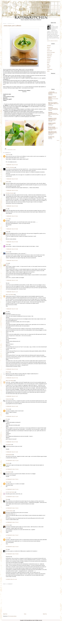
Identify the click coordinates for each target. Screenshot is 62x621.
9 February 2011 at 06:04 (12, 441)
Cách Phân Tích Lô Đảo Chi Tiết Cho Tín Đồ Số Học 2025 (53, 109)
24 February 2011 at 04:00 (12, 553)
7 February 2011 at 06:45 (12, 206)
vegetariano (10, 149)
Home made (49, 55)
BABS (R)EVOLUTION (52, 131)
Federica (7, 181)
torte (48, 67)
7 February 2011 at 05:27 (12, 164)
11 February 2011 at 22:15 (12, 522)
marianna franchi (9, 399)
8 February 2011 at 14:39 (12, 406)
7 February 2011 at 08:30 (12, 241)
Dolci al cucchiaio (51, 52)
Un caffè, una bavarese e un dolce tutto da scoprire (53, 128)
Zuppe (14, 149)
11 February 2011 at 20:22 (12, 508)
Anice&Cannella (51, 136)
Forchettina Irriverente (10, 193)
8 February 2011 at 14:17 (12, 396)
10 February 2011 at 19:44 (12, 469)
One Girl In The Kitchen (10, 167)
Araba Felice (8, 154)
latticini (48, 59)
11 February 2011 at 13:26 (12, 496)
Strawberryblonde (9, 454)
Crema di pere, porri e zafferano (12, 25)
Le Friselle (50, 137)
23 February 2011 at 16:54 (12, 546)
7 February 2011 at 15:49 (12, 308)
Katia (7, 311)
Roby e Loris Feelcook (10, 294)
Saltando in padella (52, 123)
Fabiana (7, 244)
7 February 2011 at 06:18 (12, 190)
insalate (48, 57)
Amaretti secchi (50, 124)
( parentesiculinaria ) (9, 510)
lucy (6, 208)
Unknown (7, 409)
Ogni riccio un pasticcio (52, 102)
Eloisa (7, 499)
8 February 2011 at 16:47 (12, 416)
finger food (49, 54)
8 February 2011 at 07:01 (12, 377)
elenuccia (7, 251)
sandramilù (8, 525)
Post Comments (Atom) (12, 616)
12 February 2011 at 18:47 (12, 535)
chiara (7, 263)
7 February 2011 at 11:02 (12, 280)
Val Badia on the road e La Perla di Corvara (52, 133)
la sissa (7, 218)
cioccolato (49, 50)
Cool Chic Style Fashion (10, 492)
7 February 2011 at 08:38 (12, 249)
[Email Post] (5, 148)
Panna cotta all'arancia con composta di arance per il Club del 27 (53, 114)
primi (48, 64)
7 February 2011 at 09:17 (12, 260)
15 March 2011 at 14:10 (11, 579)
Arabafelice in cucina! (52, 118)
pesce (48, 62)
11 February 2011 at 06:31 (12, 479)
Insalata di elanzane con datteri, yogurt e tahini (52, 120)
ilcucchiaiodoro (8, 444)
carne (48, 49)
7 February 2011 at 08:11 (12, 216)
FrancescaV (50, 107)
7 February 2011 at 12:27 (12, 291)
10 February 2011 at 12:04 (12, 460)
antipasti (49, 45)
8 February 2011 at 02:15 (12, 369)
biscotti (48, 47)
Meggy (7, 231)
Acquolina (7, 463)
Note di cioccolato (51, 127)
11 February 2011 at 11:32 (12, 489)
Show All (58, 140)
